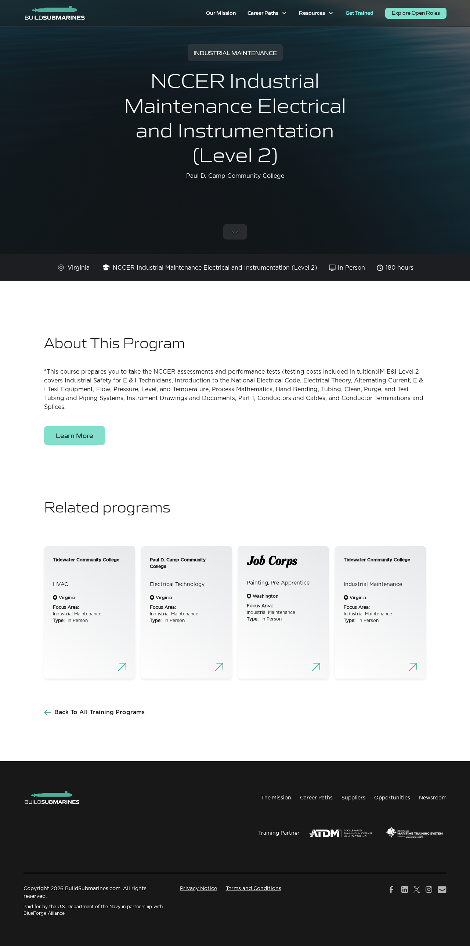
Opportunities (392, 798)
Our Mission (221, 12)
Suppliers (353, 798)
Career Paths (316, 798)
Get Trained (359, 12)
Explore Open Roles (416, 12)
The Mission (276, 798)
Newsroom (432, 798)
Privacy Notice (198, 888)
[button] (267, 13)
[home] (55, 13)
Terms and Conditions (253, 888)
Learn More (74, 435)
